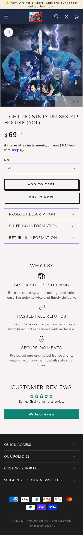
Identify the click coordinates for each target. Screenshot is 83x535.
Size (7, 159)
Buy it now (41, 197)
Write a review (41, 414)
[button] (56, 17)
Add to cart (41, 184)
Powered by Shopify (41, 525)
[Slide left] (62, 101)
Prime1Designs (33, 520)
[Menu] (6, 17)
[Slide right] (76, 101)
